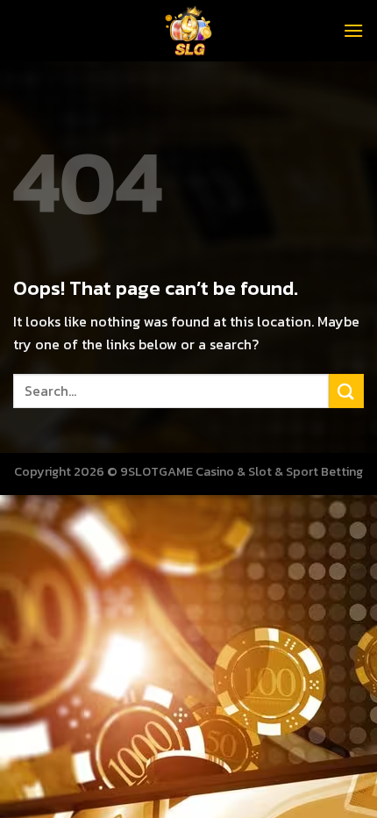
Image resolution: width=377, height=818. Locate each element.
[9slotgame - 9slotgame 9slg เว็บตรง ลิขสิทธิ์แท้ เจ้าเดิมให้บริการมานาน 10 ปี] (188, 30)
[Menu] (353, 30)
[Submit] (346, 391)
